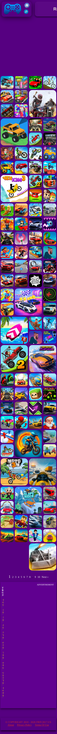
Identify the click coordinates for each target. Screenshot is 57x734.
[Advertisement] (28, 47)
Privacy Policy (24, 725)
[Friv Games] (26, 7)
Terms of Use (42, 725)
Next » (45, 577)
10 (39, 577)
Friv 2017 (8, 17)
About (11, 725)
